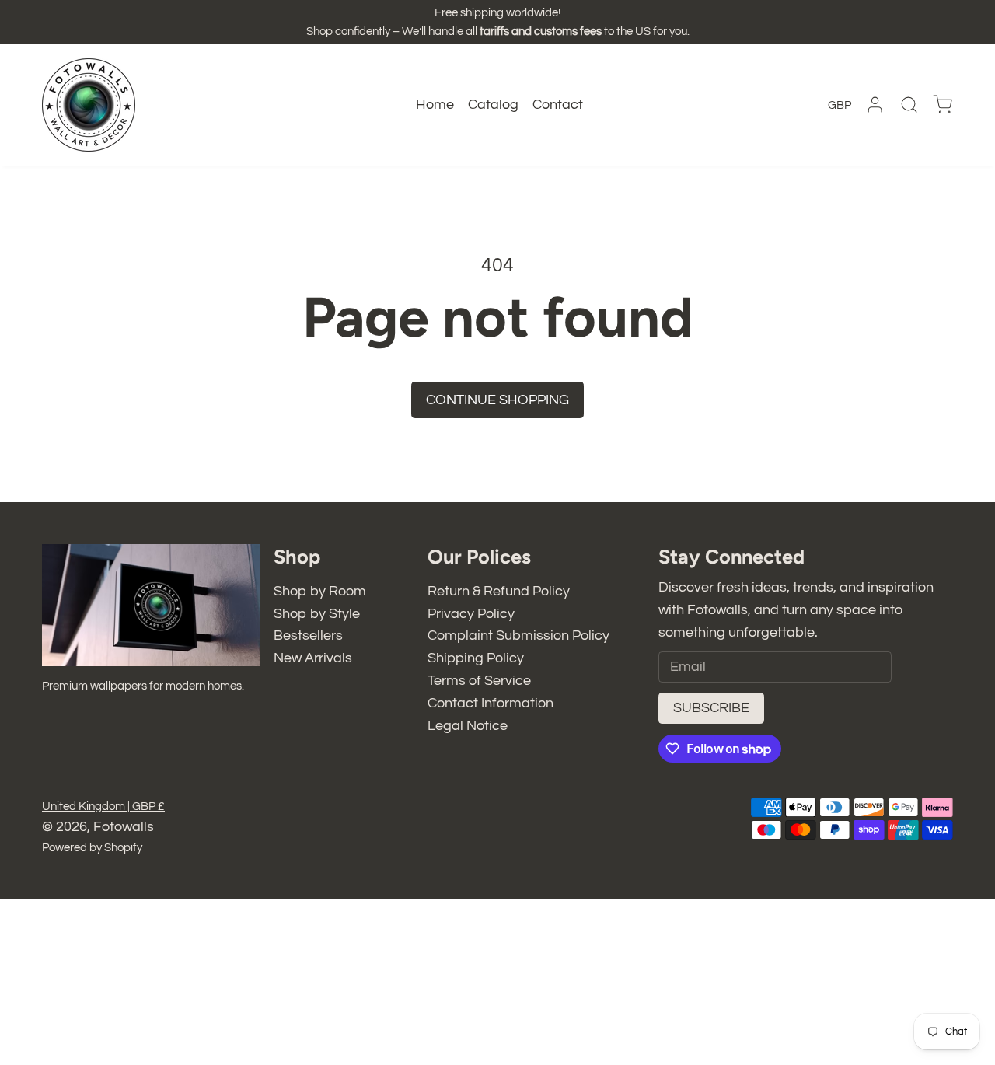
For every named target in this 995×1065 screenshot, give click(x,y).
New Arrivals (313, 658)
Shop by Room (320, 591)
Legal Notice (468, 725)
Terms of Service (479, 680)
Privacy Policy (471, 613)
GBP (839, 105)
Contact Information (490, 703)
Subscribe (711, 707)
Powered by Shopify (92, 848)
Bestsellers (308, 635)
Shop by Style (317, 613)
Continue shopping (497, 400)
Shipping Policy (476, 658)
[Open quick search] (909, 104)
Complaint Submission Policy (518, 635)
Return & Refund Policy (499, 591)
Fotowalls (123, 826)
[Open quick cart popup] (942, 104)
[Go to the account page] (875, 104)
